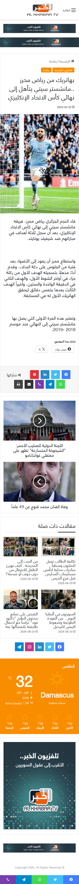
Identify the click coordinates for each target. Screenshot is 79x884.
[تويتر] (55, 374)
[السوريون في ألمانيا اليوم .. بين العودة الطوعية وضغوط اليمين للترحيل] (58, 599)
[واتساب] (60, 384)
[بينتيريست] (34, 374)
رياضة (53, 61)
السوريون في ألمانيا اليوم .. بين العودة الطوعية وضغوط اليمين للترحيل (60, 620)
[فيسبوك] (66, 374)
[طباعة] (18, 384)
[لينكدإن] (45, 374)
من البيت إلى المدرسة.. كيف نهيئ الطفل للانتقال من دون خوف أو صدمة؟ (22, 567)
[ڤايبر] (39, 384)
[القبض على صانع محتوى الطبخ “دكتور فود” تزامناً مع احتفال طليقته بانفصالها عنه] (21, 599)
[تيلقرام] (50, 384)
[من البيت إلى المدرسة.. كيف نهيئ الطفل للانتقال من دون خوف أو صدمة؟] (21, 546)
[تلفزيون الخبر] (41, 9)
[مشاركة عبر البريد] (29, 384)
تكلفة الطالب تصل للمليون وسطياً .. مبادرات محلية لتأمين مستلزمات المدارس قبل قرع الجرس (59, 569)
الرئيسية (65, 61)
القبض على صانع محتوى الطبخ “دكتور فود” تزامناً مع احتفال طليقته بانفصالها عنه (21, 620)
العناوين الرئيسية (63, 70)
